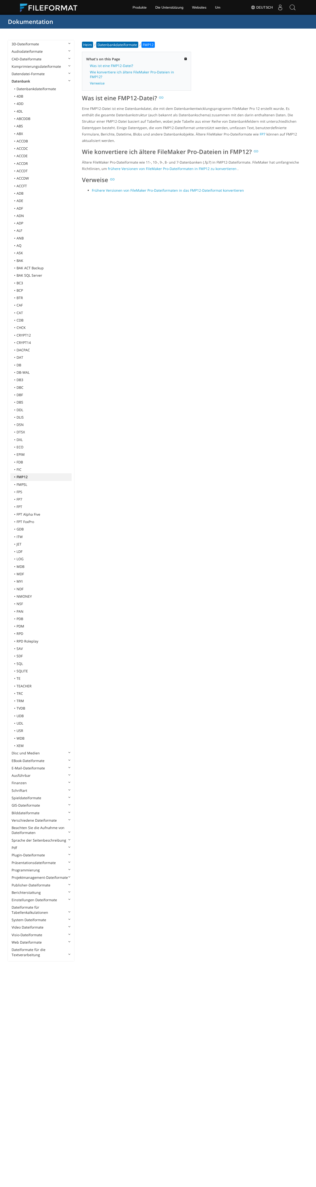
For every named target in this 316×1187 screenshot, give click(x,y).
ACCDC (22, 148)
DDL (20, 409)
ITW (20, 536)
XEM (20, 745)
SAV (20, 648)
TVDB (21, 708)
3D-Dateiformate (25, 44)
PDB (20, 618)
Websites (199, 7)
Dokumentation (30, 21)
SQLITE (22, 671)
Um (217, 7)
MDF (20, 574)
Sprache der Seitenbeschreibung (39, 840)
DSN (20, 424)
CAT (20, 312)
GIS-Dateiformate (26, 805)
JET (19, 544)
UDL (20, 723)
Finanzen (19, 782)
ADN (20, 215)
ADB (20, 193)
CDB (20, 320)
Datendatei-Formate (28, 73)
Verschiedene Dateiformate (34, 820)
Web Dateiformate (27, 942)
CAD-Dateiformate (26, 59)
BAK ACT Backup (30, 268)
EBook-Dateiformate (28, 760)
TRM (20, 700)
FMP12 (22, 477)
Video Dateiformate (27, 927)
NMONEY (24, 596)
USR (20, 730)
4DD (20, 103)
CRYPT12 (24, 335)
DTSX (21, 432)
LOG (20, 559)
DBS (20, 402)
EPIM (21, 454)
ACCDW (23, 178)
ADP (20, 223)
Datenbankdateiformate (36, 88)
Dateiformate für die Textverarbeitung (28, 952)
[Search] (292, 7)
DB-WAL (23, 372)
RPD (20, 633)
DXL (20, 439)
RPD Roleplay (27, 641)
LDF (19, 551)
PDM (20, 626)
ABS (20, 126)
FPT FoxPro (25, 521)
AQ (19, 245)
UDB (20, 715)
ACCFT (22, 186)
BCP (20, 290)
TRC (20, 693)
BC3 (20, 283)
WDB (20, 738)
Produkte (140, 7)
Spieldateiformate (26, 798)
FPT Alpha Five (28, 514)
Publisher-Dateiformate (31, 885)
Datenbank (21, 81)
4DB (20, 96)
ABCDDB (23, 118)
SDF (20, 656)
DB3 (20, 379)
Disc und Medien (26, 753)
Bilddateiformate (26, 813)
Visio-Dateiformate (27, 935)
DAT (20, 357)
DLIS (20, 417)
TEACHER (24, 686)
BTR (20, 297)
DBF (20, 394)
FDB (20, 462)
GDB (20, 529)
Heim (87, 44)
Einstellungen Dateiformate (34, 900)
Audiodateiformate (27, 51)
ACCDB (22, 141)
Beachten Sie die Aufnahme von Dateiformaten (38, 830)
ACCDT (22, 171)
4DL (20, 111)
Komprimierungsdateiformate (36, 66)
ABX (20, 133)
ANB (20, 238)
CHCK (21, 327)
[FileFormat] (50, 7)
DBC (20, 387)
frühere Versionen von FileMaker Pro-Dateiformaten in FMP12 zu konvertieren (172, 168)
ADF (20, 208)
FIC (19, 469)
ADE (20, 200)
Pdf (14, 847)
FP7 (19, 499)
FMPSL (22, 484)
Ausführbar (21, 775)
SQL (20, 663)
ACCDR (22, 163)
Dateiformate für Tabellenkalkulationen (30, 910)
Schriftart (19, 790)
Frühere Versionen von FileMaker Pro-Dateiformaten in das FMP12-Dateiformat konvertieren (168, 190)
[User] (280, 7)
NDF (20, 589)
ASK (20, 253)
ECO (20, 447)
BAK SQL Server (29, 275)
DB (19, 365)
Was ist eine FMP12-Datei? (111, 65)
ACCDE (22, 155)
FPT (19, 506)
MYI (20, 581)
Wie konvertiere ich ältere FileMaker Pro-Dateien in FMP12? (132, 74)
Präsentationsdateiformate (34, 862)
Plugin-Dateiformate (28, 855)
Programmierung (26, 870)
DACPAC (23, 350)
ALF (19, 230)
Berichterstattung (26, 892)
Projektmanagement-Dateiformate (40, 877)
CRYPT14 (24, 342)
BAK (20, 260)
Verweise (97, 83)
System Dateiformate (29, 919)
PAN (20, 611)
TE (18, 678)
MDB (20, 566)
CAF (20, 305)
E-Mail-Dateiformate (28, 768)
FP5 (19, 492)
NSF (20, 603)
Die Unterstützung (169, 7)
